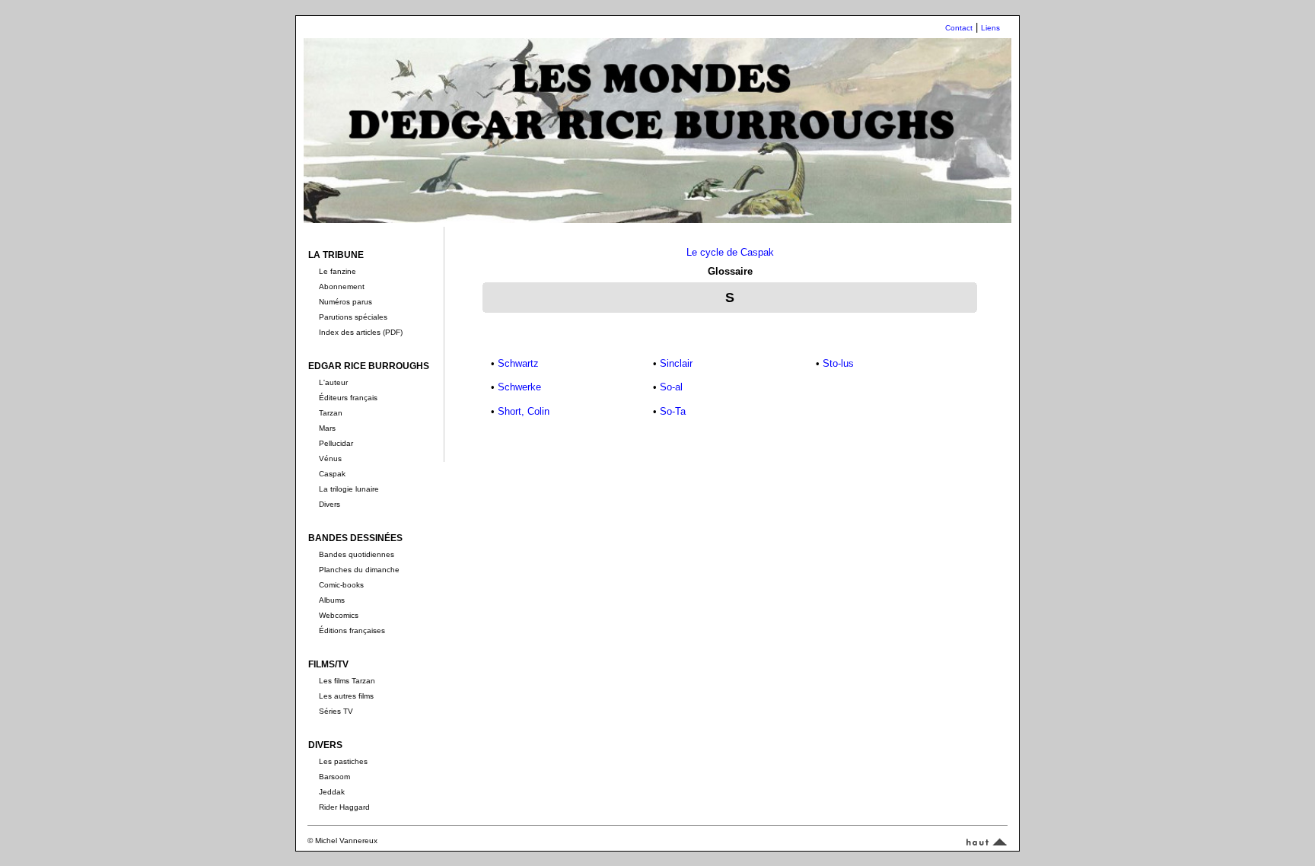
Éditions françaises (352, 630)
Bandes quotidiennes (356, 554)
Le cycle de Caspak (730, 252)
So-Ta (673, 411)
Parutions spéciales (353, 317)
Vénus (330, 458)
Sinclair (676, 363)
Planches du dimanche (359, 569)
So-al (671, 387)
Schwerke (519, 387)
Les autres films (346, 696)
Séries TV (336, 711)
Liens (990, 28)
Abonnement (342, 286)
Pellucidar (336, 443)
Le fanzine (337, 271)
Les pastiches (343, 761)
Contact (959, 28)
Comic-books (341, 585)
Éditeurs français (348, 397)
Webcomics (338, 615)
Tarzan (330, 413)
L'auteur (333, 382)
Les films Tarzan (347, 681)
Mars (327, 428)
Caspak (332, 474)
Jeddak (332, 792)
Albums (332, 600)
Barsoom (334, 776)
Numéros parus (345, 302)
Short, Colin (523, 411)
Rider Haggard (344, 807)
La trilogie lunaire (349, 489)
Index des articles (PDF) (361, 332)
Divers (329, 504)
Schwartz (518, 363)
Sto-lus (838, 363)
